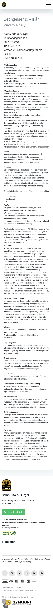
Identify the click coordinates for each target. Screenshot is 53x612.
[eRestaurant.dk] (16, 603)
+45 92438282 (15, 512)
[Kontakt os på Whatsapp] (34, 573)
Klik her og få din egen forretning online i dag (17, 597)
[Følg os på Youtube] (41, 573)
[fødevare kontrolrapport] (9, 534)
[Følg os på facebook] (5, 573)
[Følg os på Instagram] (12, 573)
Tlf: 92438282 (8, 503)
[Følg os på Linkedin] (27, 573)
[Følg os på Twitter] (19, 573)
